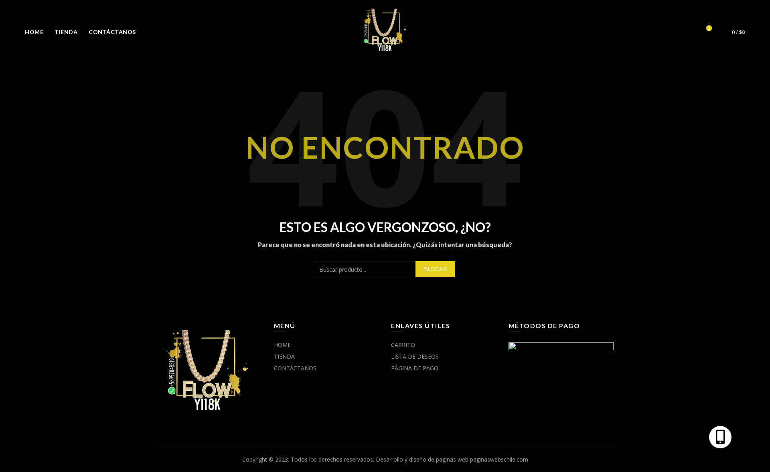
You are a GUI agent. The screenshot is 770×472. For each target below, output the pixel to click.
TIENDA (66, 31)
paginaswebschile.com (499, 459)
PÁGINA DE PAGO (414, 368)
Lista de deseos (709, 28)
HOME (34, 31)
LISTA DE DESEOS (415, 356)
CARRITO (403, 345)
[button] (720, 437)
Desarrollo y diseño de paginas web (422, 459)
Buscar (435, 269)
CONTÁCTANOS (112, 31)
